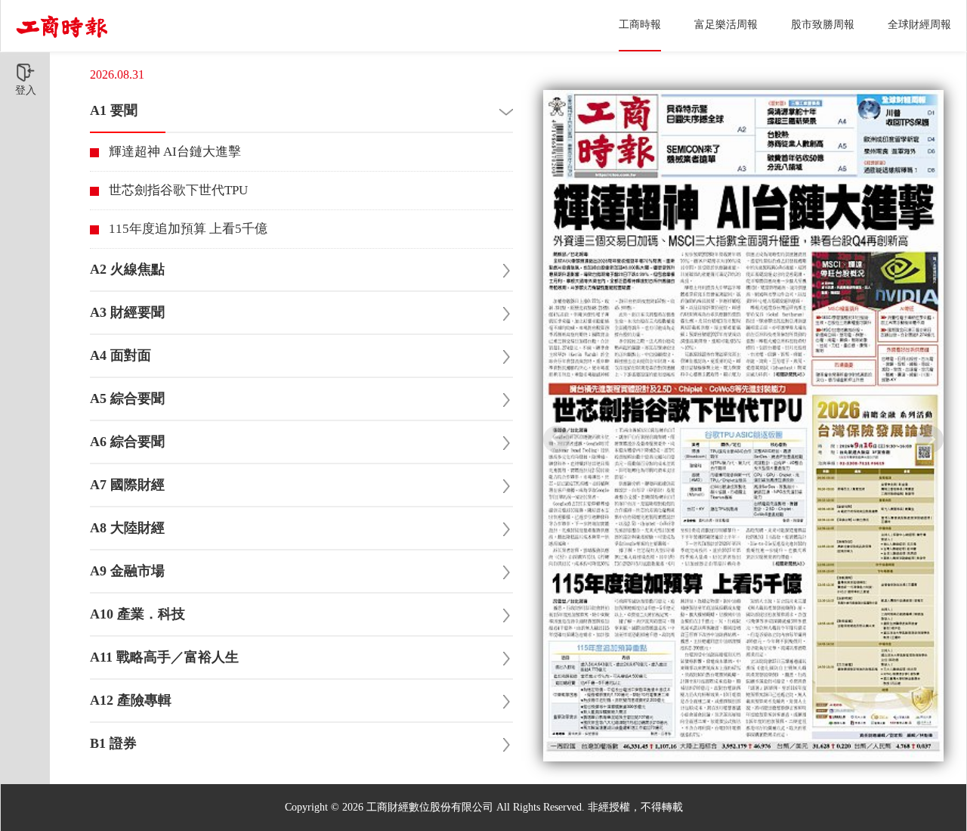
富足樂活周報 (726, 24)
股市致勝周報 (822, 24)
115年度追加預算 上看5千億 (188, 229)
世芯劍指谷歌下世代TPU (178, 190)
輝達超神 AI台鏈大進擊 (175, 151)
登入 (25, 90)
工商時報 (640, 24)
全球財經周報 (919, 24)
